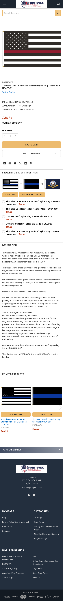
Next (60, 407)
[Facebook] (4, 163)
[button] (31, 153)
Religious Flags (40, 538)
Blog (4, 517)
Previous (3, 407)
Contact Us (7, 526)
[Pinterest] (31, 163)
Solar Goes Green (40, 573)
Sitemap (6, 531)
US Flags (38, 517)
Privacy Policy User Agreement (15, 522)
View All (36, 577)
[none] (31, 49)
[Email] (9, 163)
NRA (35, 556)
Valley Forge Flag (9, 568)
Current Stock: (11, 123)
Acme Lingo (7, 577)
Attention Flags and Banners (46, 534)
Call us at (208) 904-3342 (31, 488)
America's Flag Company (13, 573)
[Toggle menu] (4, 4)
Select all (10, 195)
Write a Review (8, 92)
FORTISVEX (7, 564)
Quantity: (7, 130)
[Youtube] (34, 495)
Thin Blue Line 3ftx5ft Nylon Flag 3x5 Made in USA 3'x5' (46, 420)
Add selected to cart (32, 195)
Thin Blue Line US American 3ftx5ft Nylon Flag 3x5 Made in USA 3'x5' (14, 422)
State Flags (39, 522)
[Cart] (59, 4)
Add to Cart (15, 414)
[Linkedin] (25, 163)
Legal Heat (37, 568)
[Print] (15, 163)
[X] (20, 163)
